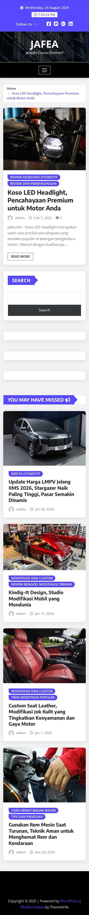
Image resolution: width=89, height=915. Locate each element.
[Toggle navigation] (45, 70)
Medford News (32, 907)
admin (20, 218)
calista (21, 509)
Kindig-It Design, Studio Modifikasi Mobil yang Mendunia (36, 598)
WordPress (69, 901)
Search (21, 280)
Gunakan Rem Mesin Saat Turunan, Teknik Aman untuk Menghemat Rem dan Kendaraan (41, 834)
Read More (20, 256)
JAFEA (44, 43)
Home (11, 88)
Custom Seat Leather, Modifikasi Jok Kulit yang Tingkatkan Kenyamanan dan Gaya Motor (42, 714)
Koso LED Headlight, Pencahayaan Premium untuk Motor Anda (40, 200)
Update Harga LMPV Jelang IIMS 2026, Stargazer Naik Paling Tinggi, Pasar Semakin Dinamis (41, 491)
